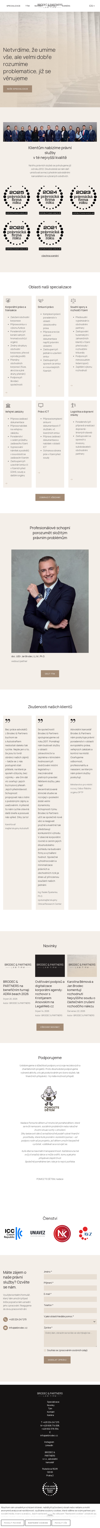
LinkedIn (49, 1445)
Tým (50, 1408)
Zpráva (48, 1327)
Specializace (53, 1401)
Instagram (49, 1442)
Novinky (50, 1405)
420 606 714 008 (51, 1425)
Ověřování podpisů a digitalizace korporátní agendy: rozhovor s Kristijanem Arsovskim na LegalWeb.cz (49, 993)
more (50, 1515)
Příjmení (48, 1282)
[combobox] (70, 1321)
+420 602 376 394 (50, 1428)
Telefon (48, 1305)
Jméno (48, 1271)
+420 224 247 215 (18, 1319)
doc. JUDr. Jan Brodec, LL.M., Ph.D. (28, 656)
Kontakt (50, 1411)
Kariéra (50, 1415)
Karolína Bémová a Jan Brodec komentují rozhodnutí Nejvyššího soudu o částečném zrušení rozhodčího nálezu (81, 993)
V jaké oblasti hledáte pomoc (59, 1316)
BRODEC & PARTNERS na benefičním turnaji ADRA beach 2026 (16, 987)
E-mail (47, 1293)
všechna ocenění (50, 255)
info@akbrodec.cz (18, 1327)
